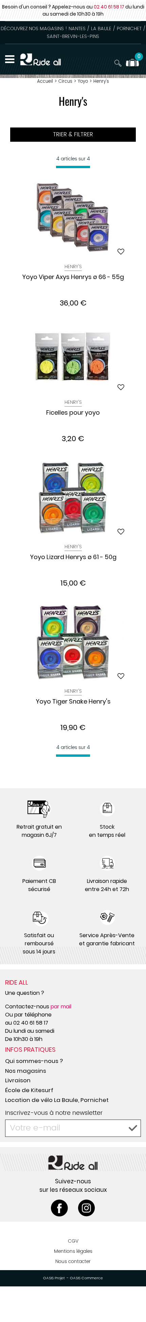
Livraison (18, 1080)
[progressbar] (73, 167)
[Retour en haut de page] (132, 1301)
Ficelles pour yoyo (73, 413)
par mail (61, 1006)
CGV (73, 1241)
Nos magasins (25, 1071)
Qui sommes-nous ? (34, 1061)
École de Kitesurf (29, 1090)
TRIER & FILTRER (73, 134)
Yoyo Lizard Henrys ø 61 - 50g (73, 557)
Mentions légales (73, 1251)
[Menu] (9, 59)
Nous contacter (73, 1261)
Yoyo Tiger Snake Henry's (73, 702)
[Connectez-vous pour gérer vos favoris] (121, 251)
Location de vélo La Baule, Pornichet (57, 1100)
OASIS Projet (54, 1278)
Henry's (73, 267)
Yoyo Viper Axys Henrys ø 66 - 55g (73, 277)
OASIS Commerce (86, 1278)
